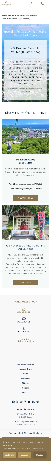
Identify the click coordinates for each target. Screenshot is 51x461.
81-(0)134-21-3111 (28, 425)
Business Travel (28, 369)
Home (4, 15)
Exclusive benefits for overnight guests (23, 15)
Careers (28, 388)
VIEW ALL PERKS (25, 198)
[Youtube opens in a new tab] (29, 401)
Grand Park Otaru (25, 409)
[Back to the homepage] (6, 3)
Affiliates (28, 383)
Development (28, 379)
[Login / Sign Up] (31, 3)
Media (28, 374)
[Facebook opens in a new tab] (13, 401)
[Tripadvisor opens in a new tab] (21, 401)
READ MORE (25, 282)
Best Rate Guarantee (28, 364)
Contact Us (28, 393)
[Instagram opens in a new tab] (25, 401)
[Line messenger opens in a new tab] (37, 401)
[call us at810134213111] (42, 3)
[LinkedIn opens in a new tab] (33, 401)
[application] (25, 449)
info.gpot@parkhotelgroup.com (27, 421)
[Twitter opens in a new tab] (17, 401)
